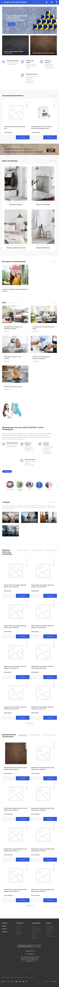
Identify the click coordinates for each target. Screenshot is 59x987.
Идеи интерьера (50, 936)
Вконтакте (29, 969)
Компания (19, 923)
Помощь (48, 923)
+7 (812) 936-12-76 (30, 951)
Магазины (34, 926)
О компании (19, 926)
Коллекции (48, 934)
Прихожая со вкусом (15, 204)
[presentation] (56, 486)
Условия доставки (36, 930)
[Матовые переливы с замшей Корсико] (43, 45)
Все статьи (54, 302)
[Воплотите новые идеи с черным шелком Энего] (15, 45)
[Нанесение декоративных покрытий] (29, 149)
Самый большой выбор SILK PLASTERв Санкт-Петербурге (17, 18)
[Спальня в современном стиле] (15, 227)
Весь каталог (53, 95)
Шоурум (11, 24)
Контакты (18, 934)
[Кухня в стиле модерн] (43, 183)
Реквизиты (34, 934)
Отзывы (18, 930)
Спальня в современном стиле (15, 247)
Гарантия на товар (36, 932)
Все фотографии (53, 502)
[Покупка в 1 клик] (26, 107)
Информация (36, 923)
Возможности (35, 938)
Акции (4, 926)
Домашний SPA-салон (43, 247)
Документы (19, 932)
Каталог (4, 923)
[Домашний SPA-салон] (43, 227)
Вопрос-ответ (49, 932)
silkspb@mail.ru (30, 954)
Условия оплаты (36, 928)
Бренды (4, 931)
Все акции (54, 261)
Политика (34, 936)
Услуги (4, 928)
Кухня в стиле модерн (43, 204)
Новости (18, 928)
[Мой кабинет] (41, 2)
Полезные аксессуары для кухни (13, 386)
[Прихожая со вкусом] (15, 183)
